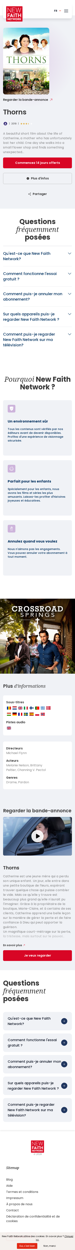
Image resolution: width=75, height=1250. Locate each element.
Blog (9, 1179)
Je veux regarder (37, 955)
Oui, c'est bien (27, 1246)
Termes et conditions (22, 1192)
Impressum (14, 1198)
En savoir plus (12, 945)
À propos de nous (19, 1204)
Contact (12, 1210)
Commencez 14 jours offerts (37, 163)
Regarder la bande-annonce (25, 100)
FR (55, 11)
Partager (40, 194)
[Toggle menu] (66, 10)
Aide (9, 1185)
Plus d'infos (40, 178)
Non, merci (49, 1246)
